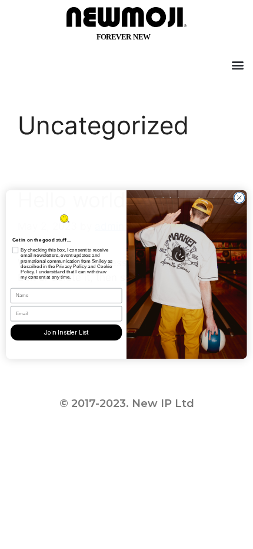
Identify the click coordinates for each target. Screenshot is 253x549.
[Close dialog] (239, 198)
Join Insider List (66, 332)
